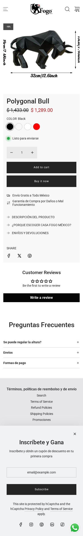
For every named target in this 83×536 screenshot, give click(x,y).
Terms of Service (61, 509)
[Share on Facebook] (9, 256)
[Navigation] (5, 9)
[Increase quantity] (32, 152)
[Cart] (77, 9)
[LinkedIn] (52, 524)
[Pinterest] (41, 524)
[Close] (75, 434)
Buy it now (41, 181)
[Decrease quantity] (11, 152)
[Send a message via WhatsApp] (75, 528)
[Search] (67, 9)
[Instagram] (31, 524)
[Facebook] (21, 524)
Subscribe (41, 489)
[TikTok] (62, 524)
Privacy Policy (34, 509)
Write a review (41, 298)
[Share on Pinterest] (30, 256)
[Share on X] (19, 256)
